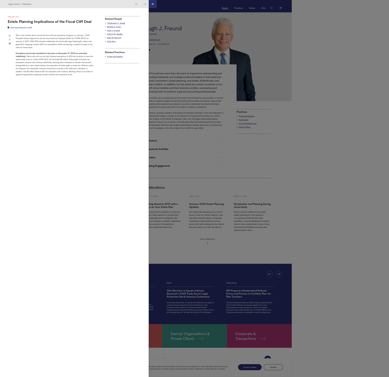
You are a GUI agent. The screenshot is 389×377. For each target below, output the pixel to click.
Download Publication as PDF (21, 28)
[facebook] (10, 39)
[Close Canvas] (153, 4)
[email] (10, 43)
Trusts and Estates (115, 56)
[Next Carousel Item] (145, 4)
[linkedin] (10, 36)
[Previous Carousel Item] (137, 4)
